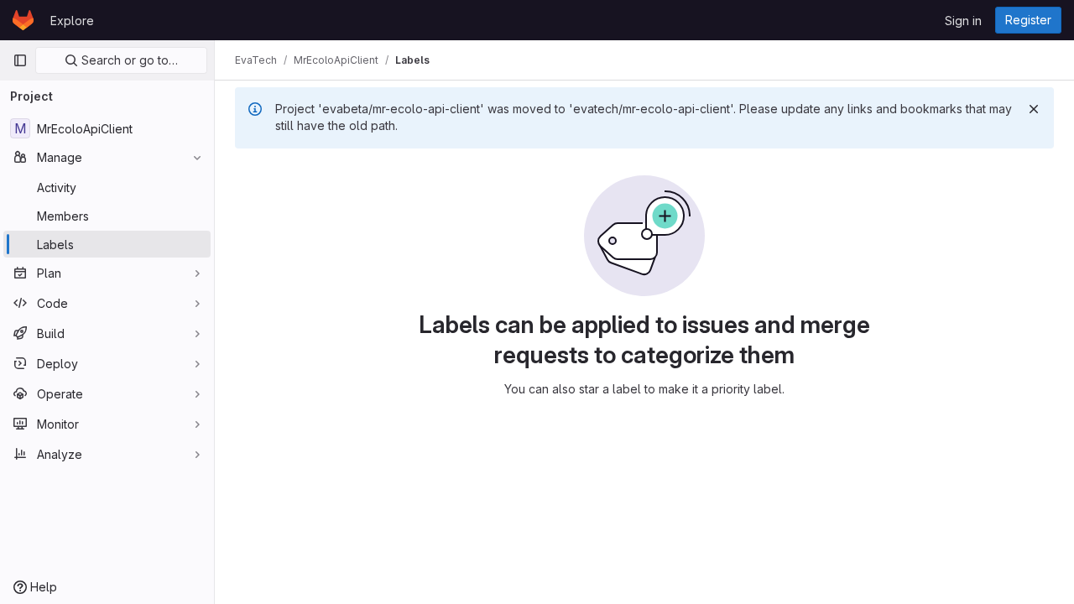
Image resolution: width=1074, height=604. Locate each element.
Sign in (963, 20)
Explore (72, 20)
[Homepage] (23, 20)
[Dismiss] (1034, 109)
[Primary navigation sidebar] (20, 60)
